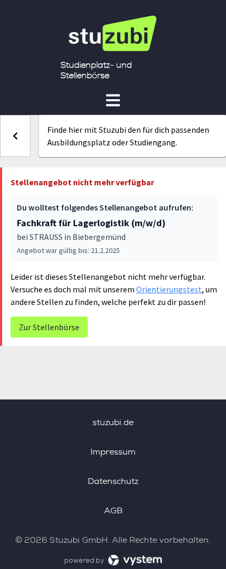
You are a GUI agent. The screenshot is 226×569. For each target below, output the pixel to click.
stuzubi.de (113, 422)
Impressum (113, 451)
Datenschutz (113, 481)
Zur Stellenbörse (49, 327)
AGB (113, 510)
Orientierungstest (169, 289)
